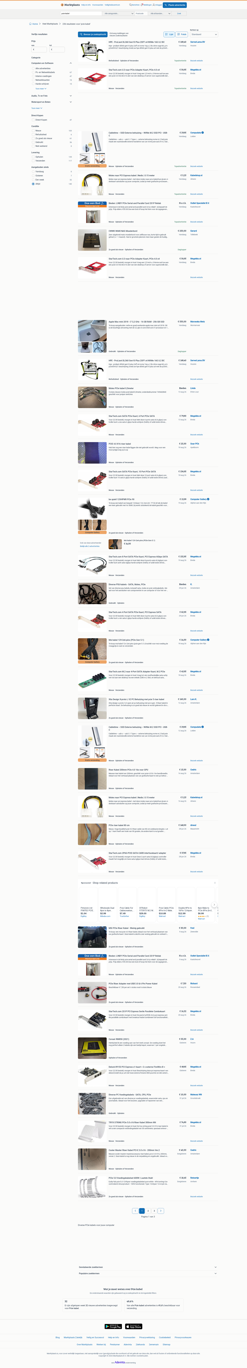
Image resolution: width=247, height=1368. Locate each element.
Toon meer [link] (40, 89)
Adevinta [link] (128, 1344)
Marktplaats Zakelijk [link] (73, 1337)
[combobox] (81, 13)
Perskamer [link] (115, 1344)
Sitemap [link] (166, 1344)
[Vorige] (135, 1211)
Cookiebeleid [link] (165, 1337)
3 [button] (154, 1211)
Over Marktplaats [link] (84, 1344)
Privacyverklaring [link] (147, 1337)
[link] (69, 5)
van (32, 45)
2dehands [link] (140, 1344)
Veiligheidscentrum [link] (112, 5)
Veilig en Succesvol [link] (95, 1337)
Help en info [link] (86, 5)
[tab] (169, 34)
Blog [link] (58, 1337)
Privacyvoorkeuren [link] (183, 1337)
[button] (146, 5)
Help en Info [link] (113, 1337)
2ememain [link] (154, 1344)
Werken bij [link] (101, 1344)
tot (50, 45)
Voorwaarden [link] (97, 5)
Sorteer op (194, 30)
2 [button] (148, 1211)
